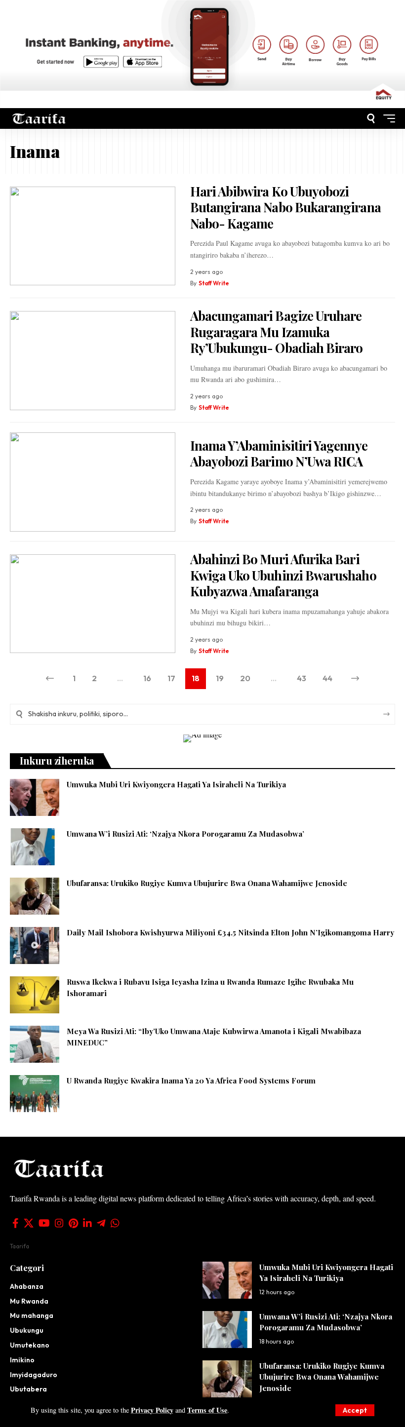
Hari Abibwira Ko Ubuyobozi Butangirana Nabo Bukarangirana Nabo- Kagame (285, 207)
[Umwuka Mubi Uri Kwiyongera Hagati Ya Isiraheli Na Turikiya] (34, 797)
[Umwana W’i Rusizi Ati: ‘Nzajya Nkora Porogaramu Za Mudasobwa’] (34, 846)
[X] (28, 1223)
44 (327, 678)
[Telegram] (101, 1223)
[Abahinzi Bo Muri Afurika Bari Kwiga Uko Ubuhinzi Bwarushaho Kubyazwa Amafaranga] (92, 604)
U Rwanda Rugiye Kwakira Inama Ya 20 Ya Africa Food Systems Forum (191, 1080)
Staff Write (214, 283)
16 (147, 678)
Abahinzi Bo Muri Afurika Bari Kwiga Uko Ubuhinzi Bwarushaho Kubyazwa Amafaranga (283, 575)
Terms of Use (207, 1410)
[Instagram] (59, 1223)
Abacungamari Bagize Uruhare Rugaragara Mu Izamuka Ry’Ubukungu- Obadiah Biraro (276, 331)
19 (220, 678)
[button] (354, 1410)
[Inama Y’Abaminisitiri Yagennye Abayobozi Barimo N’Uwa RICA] (92, 482)
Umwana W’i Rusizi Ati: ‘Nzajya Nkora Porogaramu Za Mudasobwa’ (185, 834)
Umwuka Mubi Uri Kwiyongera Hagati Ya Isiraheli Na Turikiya (176, 784)
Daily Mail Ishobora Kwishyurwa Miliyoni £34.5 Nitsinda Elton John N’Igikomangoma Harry (230, 932)
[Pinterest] (73, 1223)
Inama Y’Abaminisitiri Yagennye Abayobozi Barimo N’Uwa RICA (278, 453)
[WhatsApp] (115, 1223)
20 (245, 678)
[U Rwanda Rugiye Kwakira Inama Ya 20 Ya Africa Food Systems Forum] (34, 1093)
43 (301, 678)
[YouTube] (44, 1223)
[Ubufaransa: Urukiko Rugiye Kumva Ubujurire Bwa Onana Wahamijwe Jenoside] (34, 896)
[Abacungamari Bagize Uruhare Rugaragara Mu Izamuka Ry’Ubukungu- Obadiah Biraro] (92, 360)
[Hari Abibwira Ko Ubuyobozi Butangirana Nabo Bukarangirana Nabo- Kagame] (92, 236)
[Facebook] (15, 1223)
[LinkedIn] (87, 1223)
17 (171, 678)
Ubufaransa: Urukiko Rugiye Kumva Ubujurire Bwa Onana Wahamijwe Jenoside (207, 883)
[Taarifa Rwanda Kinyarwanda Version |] (39, 118)
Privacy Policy (152, 1410)
